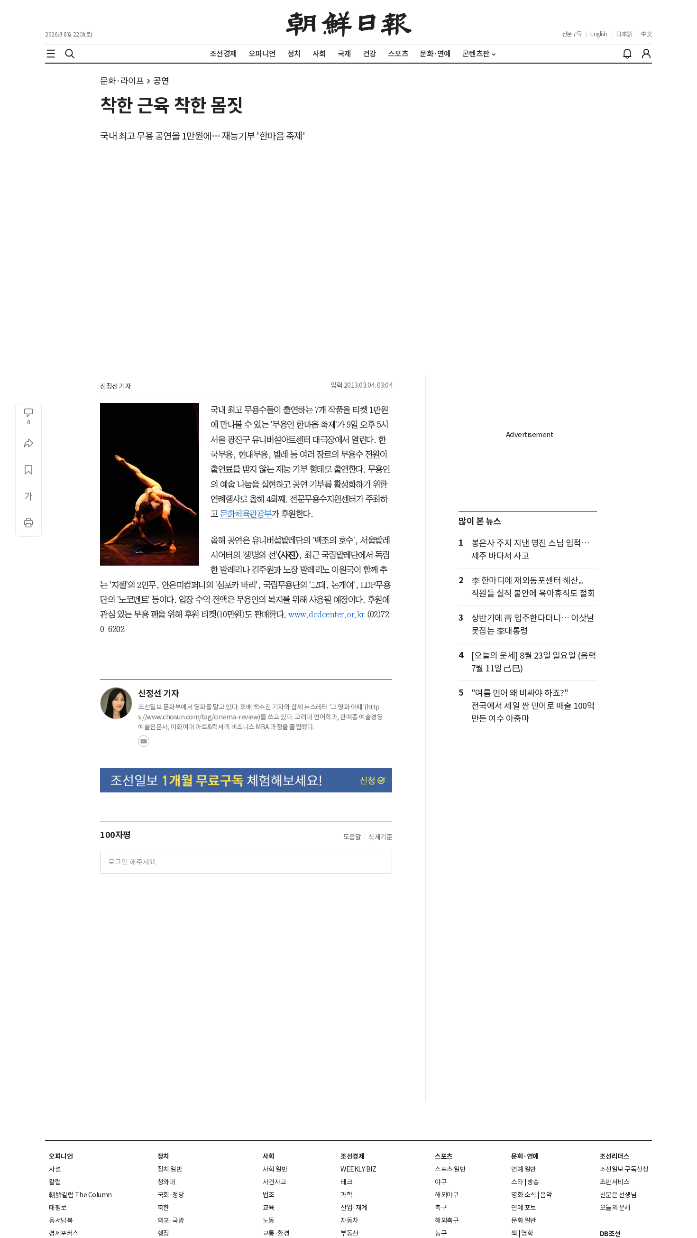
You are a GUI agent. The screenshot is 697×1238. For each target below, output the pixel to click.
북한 (163, 1207)
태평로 (58, 1207)
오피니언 (61, 1156)
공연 (161, 80)
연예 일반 (523, 1169)
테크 (346, 1182)
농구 (441, 1233)
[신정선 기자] (116, 703)
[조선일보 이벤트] (246, 780)
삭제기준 (380, 837)
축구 (441, 1207)
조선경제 (352, 1156)
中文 (646, 33)
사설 (55, 1169)
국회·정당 (170, 1195)
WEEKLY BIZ (358, 1169)
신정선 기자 (115, 386)
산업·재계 (353, 1207)
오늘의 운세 (615, 1207)
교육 (269, 1207)
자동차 (349, 1220)
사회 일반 (275, 1169)
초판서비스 (615, 1182)
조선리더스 (615, 1156)
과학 (346, 1195)
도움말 (352, 837)
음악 (546, 1195)
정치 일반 (170, 1169)
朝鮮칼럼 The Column (80, 1195)
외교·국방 (170, 1220)
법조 (269, 1195)
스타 (517, 1182)
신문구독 (572, 33)
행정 (163, 1233)
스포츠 (444, 1156)
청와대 (166, 1182)
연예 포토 (523, 1207)
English (598, 33)
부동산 (349, 1233)
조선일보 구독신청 (624, 1169)
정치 (163, 1156)
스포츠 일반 (450, 1169)
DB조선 (610, 1233)
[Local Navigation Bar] (50, 53)
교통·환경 (276, 1233)
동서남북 (61, 1220)
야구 (441, 1182)
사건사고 (274, 1182)
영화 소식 (523, 1195)
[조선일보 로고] (349, 22)
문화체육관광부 (246, 514)
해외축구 (447, 1220)
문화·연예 (525, 1156)
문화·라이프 (122, 80)
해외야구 (447, 1195)
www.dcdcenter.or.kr (326, 614)
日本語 (624, 33)
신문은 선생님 (618, 1195)
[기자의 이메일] (143, 744)
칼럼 (55, 1182)
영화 (527, 1233)
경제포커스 (64, 1233)
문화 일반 (523, 1220)
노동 (269, 1220)
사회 (269, 1156)
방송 (533, 1182)
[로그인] (646, 53)
